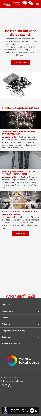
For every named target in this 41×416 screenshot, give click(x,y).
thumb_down (27, 410)
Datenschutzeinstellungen (12, 381)
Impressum (6, 377)
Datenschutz (18, 377)
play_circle (32, 410)
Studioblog (7, 305)
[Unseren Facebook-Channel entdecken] (6, 385)
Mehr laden (20, 233)
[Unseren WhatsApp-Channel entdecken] (2, 385)
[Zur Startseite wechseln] (6, 4)
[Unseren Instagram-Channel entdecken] (9, 385)
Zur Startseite (21, 62)
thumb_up (36, 410)
